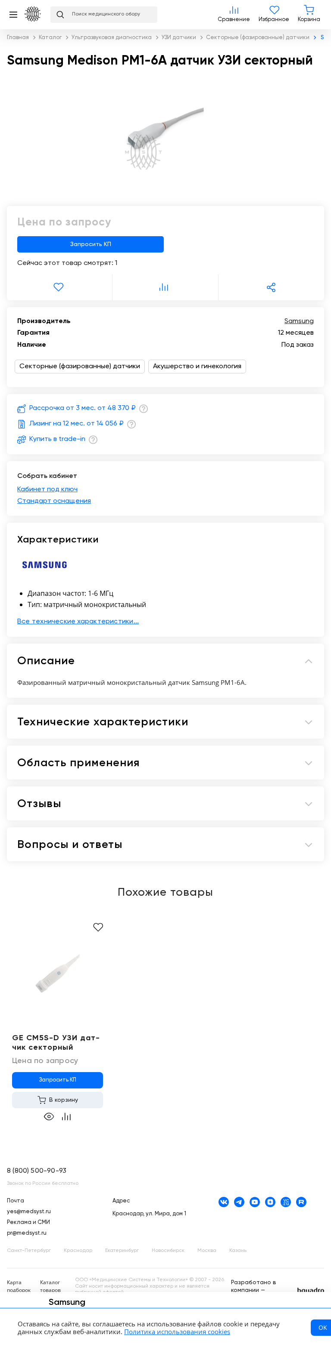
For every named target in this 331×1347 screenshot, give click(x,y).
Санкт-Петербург (29, 1250)
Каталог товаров (50, 1286)
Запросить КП (90, 244)
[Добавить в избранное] (98, 927)
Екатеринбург (122, 1250)
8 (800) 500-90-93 (36, 1171)
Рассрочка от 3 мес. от (82, 408)
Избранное (274, 14)
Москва (206, 1250)
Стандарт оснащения (54, 501)
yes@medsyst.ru (29, 1211)
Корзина (309, 14)
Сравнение (233, 14)
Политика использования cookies (177, 1331)
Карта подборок (19, 1286)
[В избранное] (59, 287)
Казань (238, 1250)
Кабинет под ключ (47, 489)
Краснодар (78, 1250)
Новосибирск (168, 1250)
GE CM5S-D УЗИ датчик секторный (56, 1042)
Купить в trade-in (57, 439)
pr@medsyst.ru (27, 1233)
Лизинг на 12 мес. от (76, 423)
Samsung (299, 321)
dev (310, 1291)
